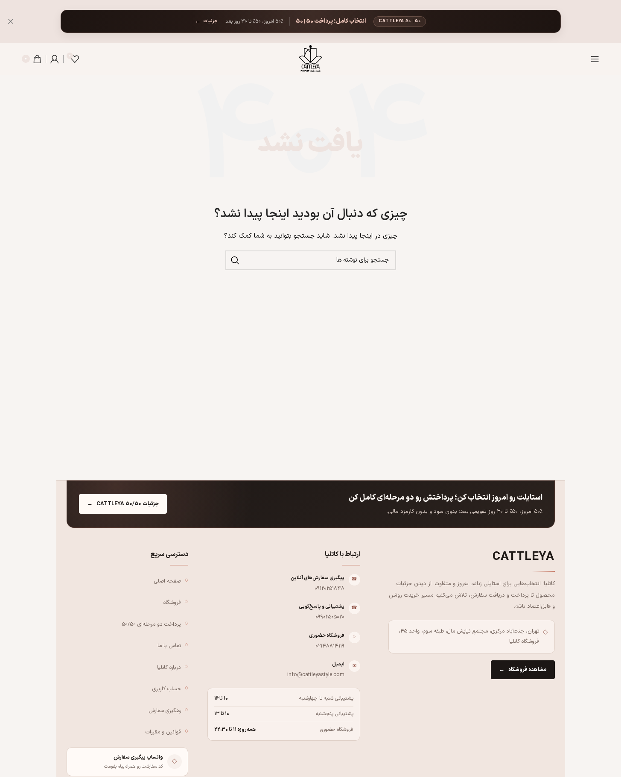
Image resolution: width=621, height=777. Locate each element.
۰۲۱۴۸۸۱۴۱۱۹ (329, 646)
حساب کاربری (166, 689)
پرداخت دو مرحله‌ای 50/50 (151, 624)
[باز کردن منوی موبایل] (595, 59)
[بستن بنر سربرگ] (10, 21)
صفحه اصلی (167, 581)
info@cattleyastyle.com (315, 675)
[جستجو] (235, 260)
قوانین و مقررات (163, 732)
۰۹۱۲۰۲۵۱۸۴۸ (329, 588)
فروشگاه (172, 602)
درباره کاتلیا (169, 667)
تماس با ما (169, 646)
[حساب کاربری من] (54, 59)
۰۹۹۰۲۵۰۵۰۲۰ (329, 617)
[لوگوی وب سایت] (310, 58)
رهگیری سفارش (165, 710)
